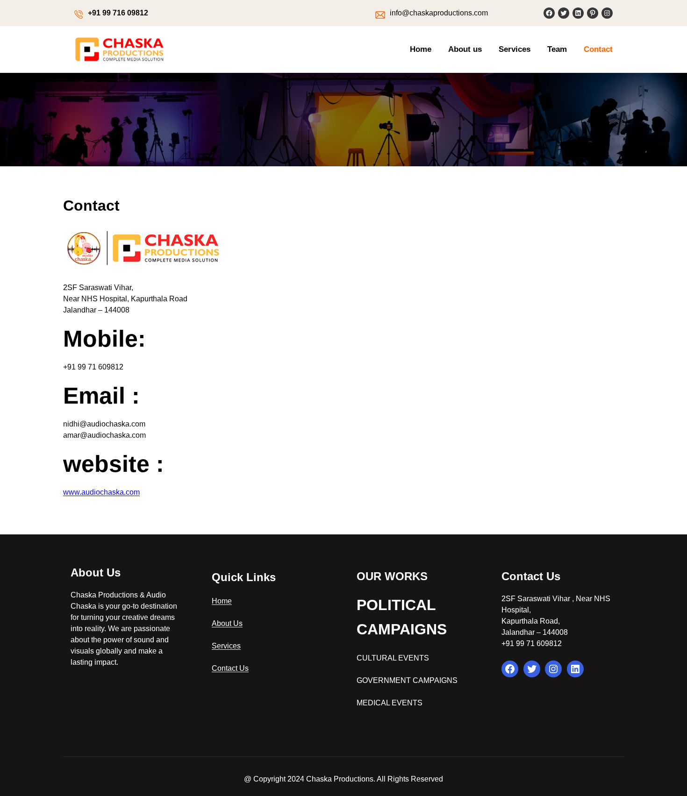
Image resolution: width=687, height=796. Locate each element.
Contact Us (230, 668)
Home (222, 601)
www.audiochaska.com (101, 492)
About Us (227, 623)
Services (226, 646)
